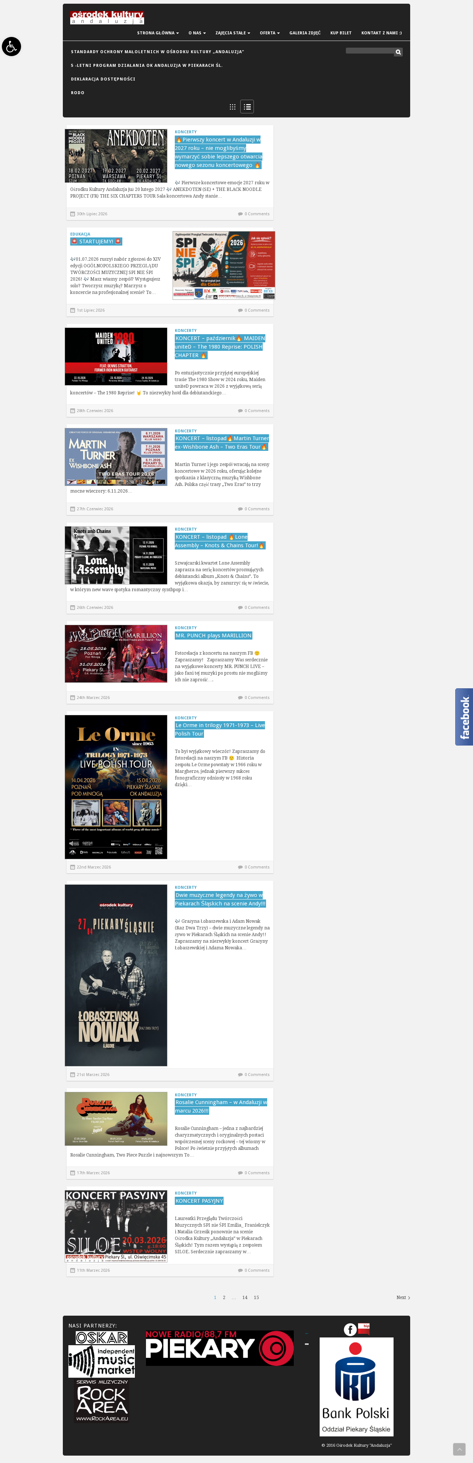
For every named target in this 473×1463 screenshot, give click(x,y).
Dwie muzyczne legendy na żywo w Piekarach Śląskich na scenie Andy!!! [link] (220, 899)
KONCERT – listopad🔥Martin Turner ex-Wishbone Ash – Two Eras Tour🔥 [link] (222, 442)
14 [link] (245, 1297)
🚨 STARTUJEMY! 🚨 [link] (96, 241)
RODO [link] (78, 92)
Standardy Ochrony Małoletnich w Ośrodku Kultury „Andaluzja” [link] (157, 51)
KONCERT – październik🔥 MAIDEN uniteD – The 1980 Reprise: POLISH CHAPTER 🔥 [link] (220, 347)
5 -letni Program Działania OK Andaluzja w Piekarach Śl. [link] (147, 65)
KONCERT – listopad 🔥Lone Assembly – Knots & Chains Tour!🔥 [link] (220, 541)
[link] (11, 46)
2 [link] (224, 1297)
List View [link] (247, 106)
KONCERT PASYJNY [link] (199, 1201)
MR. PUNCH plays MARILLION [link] (214, 635)
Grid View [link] (232, 106)
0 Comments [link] (257, 214)
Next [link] (401, 1297)
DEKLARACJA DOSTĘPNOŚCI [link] (103, 79)
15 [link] (256, 1297)
